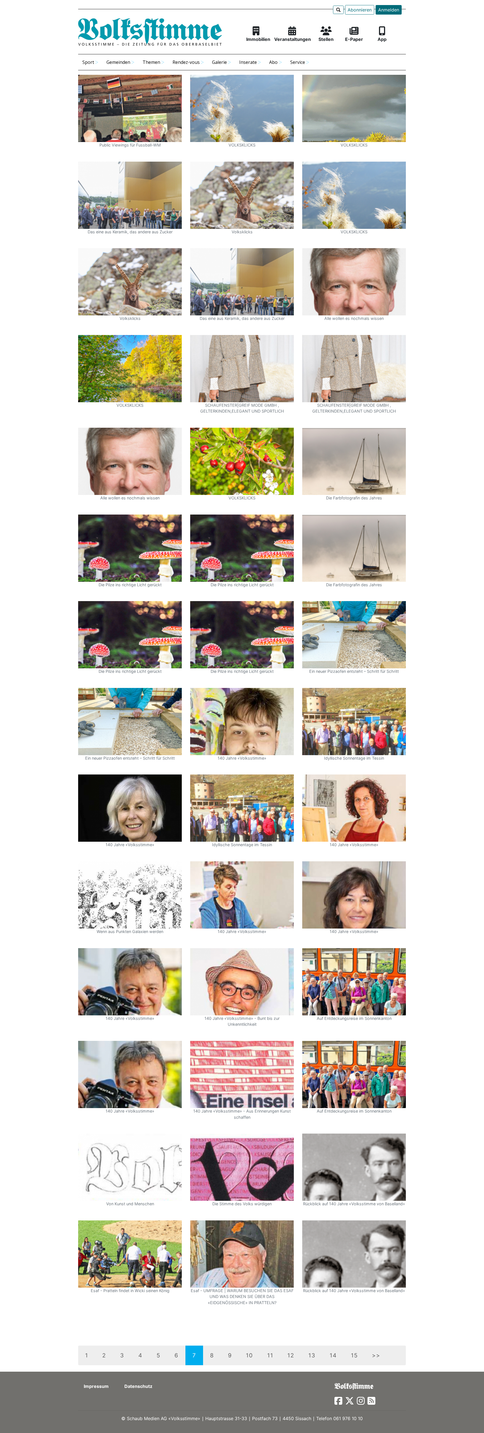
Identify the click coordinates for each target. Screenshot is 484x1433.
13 (312, 1355)
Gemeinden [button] (118, 62)
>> (376, 1355)
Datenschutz (138, 1386)
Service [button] (297, 62)
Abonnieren (360, 10)
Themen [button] (151, 62)
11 (270, 1355)
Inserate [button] (248, 62)
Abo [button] (273, 62)
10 (249, 1355)
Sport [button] (88, 62)
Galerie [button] (219, 62)
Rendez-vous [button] (186, 62)
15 (354, 1355)
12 (290, 1355)
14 (333, 1355)
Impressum (96, 1386)
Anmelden (388, 10)
